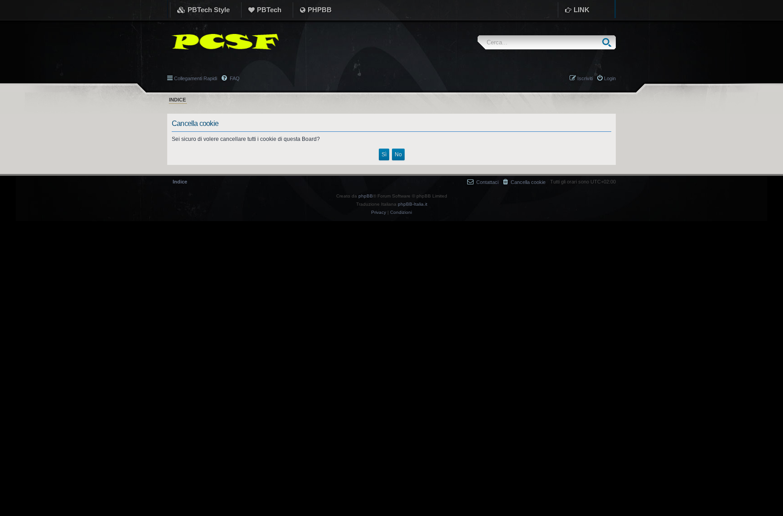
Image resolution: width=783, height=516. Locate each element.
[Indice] (223, 41)
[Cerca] (609, 42)
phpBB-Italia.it (412, 204)
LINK (582, 10)
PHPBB (320, 10)
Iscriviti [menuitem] (585, 78)
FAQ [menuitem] (234, 78)
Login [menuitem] (610, 78)
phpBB (365, 195)
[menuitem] (524, 182)
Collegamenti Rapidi (195, 78)
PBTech (269, 10)
